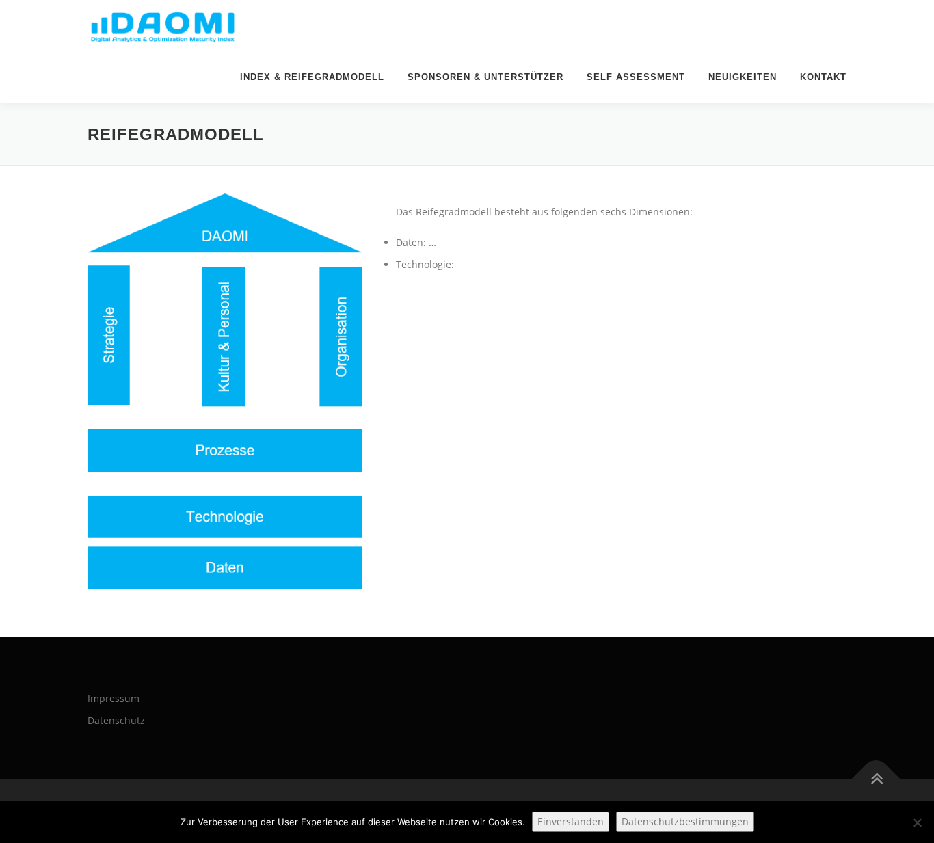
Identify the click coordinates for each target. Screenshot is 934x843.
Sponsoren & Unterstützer (485, 77)
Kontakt (823, 77)
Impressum (113, 698)
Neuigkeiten (742, 77)
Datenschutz (116, 720)
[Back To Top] (876, 778)
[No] (917, 822)
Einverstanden (570, 821)
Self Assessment (636, 77)
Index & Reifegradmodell (312, 77)
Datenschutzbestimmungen (685, 821)
